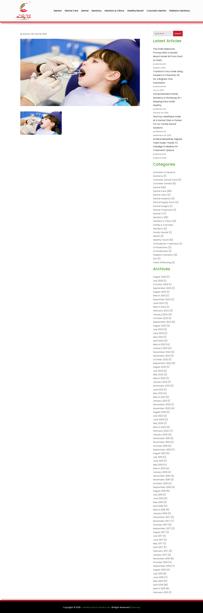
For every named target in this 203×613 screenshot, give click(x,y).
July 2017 (158, 535)
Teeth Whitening (162, 262)
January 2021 (160, 400)
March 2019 (159, 468)
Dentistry (97, 10)
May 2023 (158, 337)
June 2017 (158, 539)
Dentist (58, 10)
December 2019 (161, 438)
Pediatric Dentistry (179, 10)
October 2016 (160, 562)
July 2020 (158, 415)
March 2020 (159, 427)
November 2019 (161, 442)
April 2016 (158, 584)
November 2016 (161, 558)
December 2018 (161, 475)
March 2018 (159, 509)
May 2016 (158, 581)
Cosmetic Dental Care (165, 179)
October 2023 (160, 318)
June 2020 (158, 419)
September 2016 (162, 566)
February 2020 (161, 430)
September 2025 (162, 288)
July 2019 (157, 457)
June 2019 (158, 460)
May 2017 (158, 543)
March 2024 (159, 307)
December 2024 (162, 299)
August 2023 (159, 325)
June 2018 (158, 498)
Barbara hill (28, 34)
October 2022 (160, 359)
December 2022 (162, 352)
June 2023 (158, 333)
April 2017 (158, 547)
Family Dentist (160, 232)
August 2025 (159, 291)
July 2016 (158, 573)
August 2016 (159, 569)
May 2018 (158, 502)
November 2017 (161, 521)
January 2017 (160, 554)
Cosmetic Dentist (156, 10)
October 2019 (160, 445)
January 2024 (160, 314)
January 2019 (160, 472)
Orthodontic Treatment (166, 243)
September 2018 (162, 487)
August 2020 (159, 412)
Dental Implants (162, 198)
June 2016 (158, 577)
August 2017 (159, 532)
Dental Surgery (161, 206)
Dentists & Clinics (114, 10)
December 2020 (162, 404)
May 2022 (158, 374)
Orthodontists (160, 251)
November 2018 (161, 479)
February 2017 (160, 551)
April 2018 (158, 506)
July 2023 (158, 329)
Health (156, 236)
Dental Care (71, 10)
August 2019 (159, 453)
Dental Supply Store (164, 202)
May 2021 (158, 393)
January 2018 (160, 513)
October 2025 (160, 284)
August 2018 (159, 490)
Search (178, 33)
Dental (85, 10)
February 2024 (161, 310)
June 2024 (158, 303)
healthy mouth (135, 10)
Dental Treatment (163, 209)
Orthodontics (160, 247)
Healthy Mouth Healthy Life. (97, 607)
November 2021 (161, 385)
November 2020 (161, 408)
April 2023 (158, 340)
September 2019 (162, 449)
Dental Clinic (160, 194)
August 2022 (159, 367)
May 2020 (158, 423)
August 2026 (159, 276)
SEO (155, 258)
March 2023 (159, 344)
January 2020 (160, 434)
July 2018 (158, 494)
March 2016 (159, 588)
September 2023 (162, 322)
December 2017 (161, 517)
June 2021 (158, 389)
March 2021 (159, 397)
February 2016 (160, 592)
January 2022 (160, 382)
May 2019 (158, 464)
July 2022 (158, 370)
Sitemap (135, 607)
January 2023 (160, 348)
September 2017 (162, 528)
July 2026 (158, 280)
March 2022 (159, 378)
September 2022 (162, 363)
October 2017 (160, 524)
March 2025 (159, 295)
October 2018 (160, 483)
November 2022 (161, 355)
